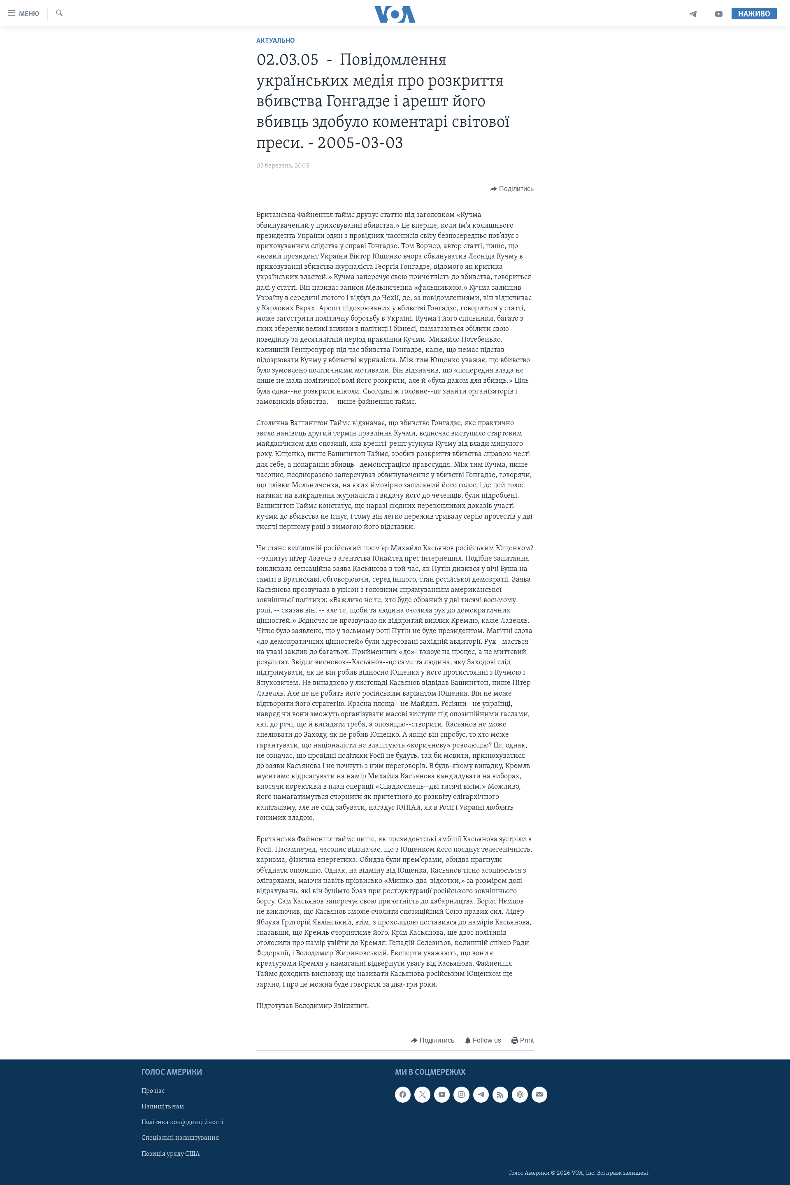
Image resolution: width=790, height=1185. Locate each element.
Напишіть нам (163, 1107)
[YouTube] (719, 14)
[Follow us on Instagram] (461, 1094)
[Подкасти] (519, 1094)
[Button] (512, 189)
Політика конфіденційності (182, 1122)
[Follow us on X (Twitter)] (422, 1094)
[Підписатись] (539, 1094)
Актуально (275, 41)
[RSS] (500, 1094)
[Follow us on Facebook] (403, 1094)
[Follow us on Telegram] (481, 1094)
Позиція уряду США (171, 1153)
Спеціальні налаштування (180, 1138)
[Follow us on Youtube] (442, 1094)
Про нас (153, 1091)
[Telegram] (693, 14)
